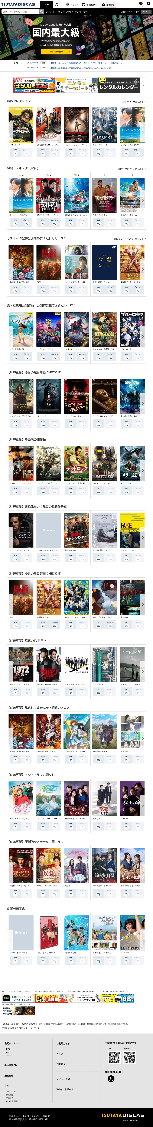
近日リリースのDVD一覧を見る (129, 239)
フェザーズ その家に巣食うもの (23, 550)
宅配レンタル (11, 1091)
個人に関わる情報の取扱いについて (92, 1023)
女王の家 (124, 819)
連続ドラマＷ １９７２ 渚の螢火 (24, 684)
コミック (74, 4)
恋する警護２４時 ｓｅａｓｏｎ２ (79, 684)
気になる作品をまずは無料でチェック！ (17, 1004)
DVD (47, 4)
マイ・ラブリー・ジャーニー (49, 819)
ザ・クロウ (41, 416)
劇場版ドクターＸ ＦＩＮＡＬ (133, 282)
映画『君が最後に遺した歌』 (104, 617)
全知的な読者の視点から (130, 416)
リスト (141, 6)
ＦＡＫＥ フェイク (129, 550)
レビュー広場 (63, 1079)
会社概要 (5, 1023)
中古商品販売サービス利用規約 (63, 1023)
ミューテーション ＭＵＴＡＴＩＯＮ (80, 145)
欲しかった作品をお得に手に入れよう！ (50, 991)
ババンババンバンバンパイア (76, 617)
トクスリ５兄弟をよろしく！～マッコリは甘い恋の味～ (32, 819)
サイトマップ (34, 1027)
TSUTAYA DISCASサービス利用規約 (35, 1023)
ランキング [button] (80, 11)
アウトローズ (15, 145)
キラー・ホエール (128, 483)
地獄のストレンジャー (74, 550)
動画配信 (110, 4)
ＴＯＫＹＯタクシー (101, 215)
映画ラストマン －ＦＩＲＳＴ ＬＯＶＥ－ (55, 215)
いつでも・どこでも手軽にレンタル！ (16, 991)
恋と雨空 (68, 886)
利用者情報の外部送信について (14, 1027)
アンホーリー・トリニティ (20, 483)
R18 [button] (145, 11)
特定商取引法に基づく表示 (118, 1023)
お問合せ (60, 1063)
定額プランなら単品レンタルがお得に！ (116, 991)
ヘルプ (136, 11)
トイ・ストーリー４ (45, 349)
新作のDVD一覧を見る (133, 101)
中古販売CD (92, 4)
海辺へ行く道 (70, 953)
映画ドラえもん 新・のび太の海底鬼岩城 (82, 215)
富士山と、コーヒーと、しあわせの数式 (109, 953)
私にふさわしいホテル (46, 953)
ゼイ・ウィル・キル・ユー (76, 416)
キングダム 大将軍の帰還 (103, 349)
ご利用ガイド (126, 11)
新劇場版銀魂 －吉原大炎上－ (49, 751)
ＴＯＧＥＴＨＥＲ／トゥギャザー (50, 550)
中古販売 (9, 1098)
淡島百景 (124, 751)
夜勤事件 (124, 617)
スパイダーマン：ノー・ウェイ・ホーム (81, 349)
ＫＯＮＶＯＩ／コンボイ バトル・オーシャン (112, 145)
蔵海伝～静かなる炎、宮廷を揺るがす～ (26, 886)
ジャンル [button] (50, 11)
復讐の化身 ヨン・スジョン (76, 819)
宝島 (39, 282)
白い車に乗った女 (100, 550)
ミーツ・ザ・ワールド (18, 953)
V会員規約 (15, 1023)
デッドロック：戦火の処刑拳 (76, 483)
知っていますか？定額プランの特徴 (81, 991)
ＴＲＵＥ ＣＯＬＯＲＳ (130, 684)
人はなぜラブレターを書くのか (77, 282)
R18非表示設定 (12, 1101)
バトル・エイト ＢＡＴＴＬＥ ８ (107, 483)
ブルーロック (126, 349)
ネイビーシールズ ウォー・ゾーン (51, 483)
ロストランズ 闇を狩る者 (20, 416)
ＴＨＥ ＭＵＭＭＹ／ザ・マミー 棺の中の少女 (112, 416)
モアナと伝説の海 (17, 349)
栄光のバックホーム (129, 215)
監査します (97, 819)
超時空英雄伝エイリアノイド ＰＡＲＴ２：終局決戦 (58, 145)
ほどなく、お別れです (130, 145)
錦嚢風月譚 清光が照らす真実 (105, 886)
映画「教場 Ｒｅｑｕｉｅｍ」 (105, 282)
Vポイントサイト (65, 1089)
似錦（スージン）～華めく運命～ (50, 886)
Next (143, 132)
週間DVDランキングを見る (131, 168)
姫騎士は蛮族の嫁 (100, 751)
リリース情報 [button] (64, 11)
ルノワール (125, 953)
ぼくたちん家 (98, 684)
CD (61, 4)
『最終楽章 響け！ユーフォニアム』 (80, 751)
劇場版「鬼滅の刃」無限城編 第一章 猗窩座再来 (30, 282)
